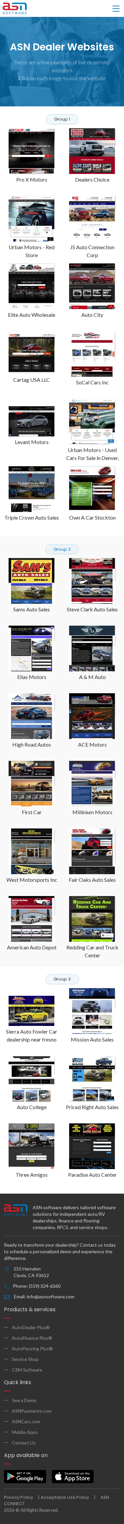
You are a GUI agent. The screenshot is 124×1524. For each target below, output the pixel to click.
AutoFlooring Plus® (32, 1348)
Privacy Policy (18, 1497)
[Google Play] (25, 1476)
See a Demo (24, 1400)
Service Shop (25, 1359)
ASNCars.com (26, 1421)
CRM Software (27, 1370)
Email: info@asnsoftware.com (44, 1296)
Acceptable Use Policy (65, 1497)
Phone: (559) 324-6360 (37, 1286)
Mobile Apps (25, 1432)
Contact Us (24, 1442)
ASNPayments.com (32, 1411)
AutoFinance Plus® (32, 1338)
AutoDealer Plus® (31, 1327)
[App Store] (73, 1476)
